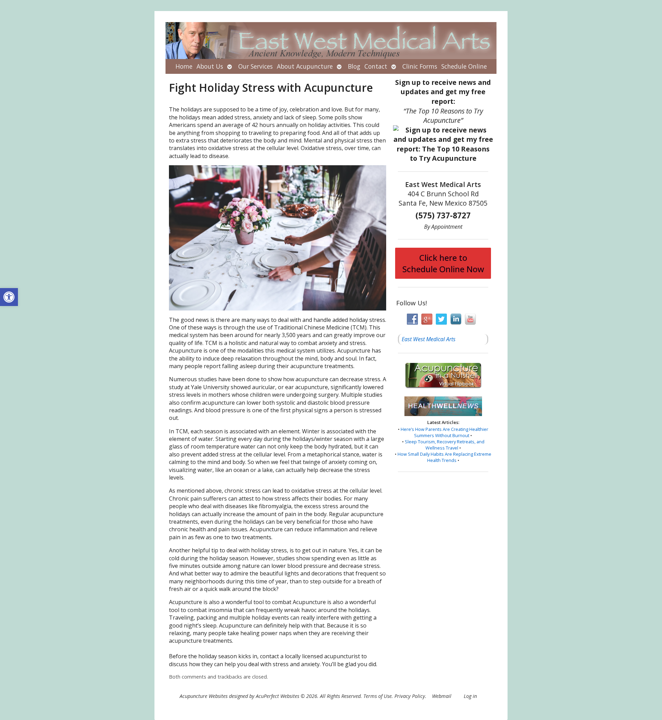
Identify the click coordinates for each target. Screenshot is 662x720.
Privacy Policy (409, 696)
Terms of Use (377, 696)
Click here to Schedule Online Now (443, 263)
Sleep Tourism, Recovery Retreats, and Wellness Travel (444, 444)
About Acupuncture (305, 66)
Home (183, 66)
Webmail (441, 696)
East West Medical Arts (428, 339)
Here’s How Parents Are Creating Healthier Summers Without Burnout (444, 432)
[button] (9, 297)
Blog (354, 66)
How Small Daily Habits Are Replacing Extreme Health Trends (444, 457)
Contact (375, 66)
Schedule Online (464, 66)
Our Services (255, 66)
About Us (210, 66)
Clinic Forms (419, 66)
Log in (470, 696)
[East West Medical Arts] (331, 40)
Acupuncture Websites (204, 696)
